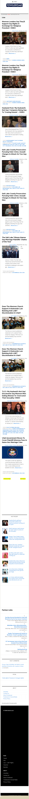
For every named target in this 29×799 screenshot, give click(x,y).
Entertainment (10, 140)
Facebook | (13, 678)
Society (13, 185)
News (7, 58)
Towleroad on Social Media (10, 697)
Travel (5, 758)
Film (4, 760)
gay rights (23, 343)
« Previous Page (7, 478)
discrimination (16, 343)
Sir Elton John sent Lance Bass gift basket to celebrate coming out (17, 554)
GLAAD (18, 143)
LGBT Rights (9, 101)
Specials (5, 767)
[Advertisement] (14, 290)
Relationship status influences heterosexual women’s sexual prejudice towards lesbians (17, 562)
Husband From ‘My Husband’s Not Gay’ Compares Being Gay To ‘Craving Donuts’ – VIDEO (14, 110)
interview (21, 430)
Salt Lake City (15, 144)
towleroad (9, 141)
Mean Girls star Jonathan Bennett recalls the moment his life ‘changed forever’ (16, 546)
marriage (5, 431)
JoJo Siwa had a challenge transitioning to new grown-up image (16, 570)
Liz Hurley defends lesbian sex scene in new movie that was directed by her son (16, 578)
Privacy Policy (6, 698)
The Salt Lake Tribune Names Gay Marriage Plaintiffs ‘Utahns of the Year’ (14, 239)
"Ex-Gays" (14, 143)
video (17, 432)
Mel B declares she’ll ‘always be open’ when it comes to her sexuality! (16, 530)
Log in (19, 795)
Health (4, 141)
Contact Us (6, 693)
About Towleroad (7, 695)
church (14, 428)
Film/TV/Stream (19, 140)
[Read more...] (12, 53)
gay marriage (15, 272)
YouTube (19, 145)
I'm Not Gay (15, 430)
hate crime (15, 187)
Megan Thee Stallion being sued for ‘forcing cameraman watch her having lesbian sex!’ (17, 538)
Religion (18, 101)
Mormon (14, 60)
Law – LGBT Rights (8, 762)
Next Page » (23, 478)
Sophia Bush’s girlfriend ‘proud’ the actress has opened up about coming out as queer (17, 522)
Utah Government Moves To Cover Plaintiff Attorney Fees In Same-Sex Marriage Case (14, 440)
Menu (15, 1)
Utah (4, 61)
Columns (5, 765)
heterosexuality (20, 428)
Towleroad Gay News (14, 5)
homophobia (6, 430)
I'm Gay (10, 430)
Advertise (5, 691)
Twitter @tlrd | (6, 678)
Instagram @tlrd (20, 678)
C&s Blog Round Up (22, 649)
